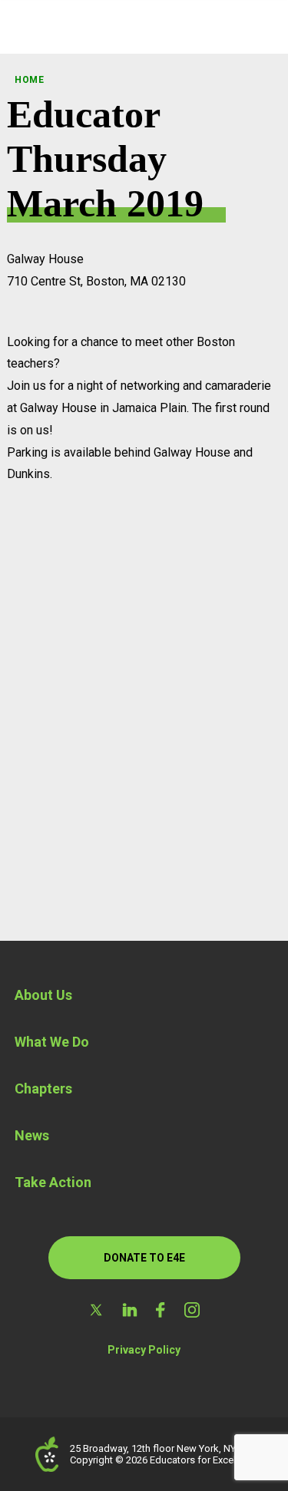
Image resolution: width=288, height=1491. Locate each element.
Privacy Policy (144, 1350)
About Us (43, 995)
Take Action (53, 1182)
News (32, 1135)
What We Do (52, 1042)
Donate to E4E (144, 1258)
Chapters (43, 1088)
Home (30, 79)
